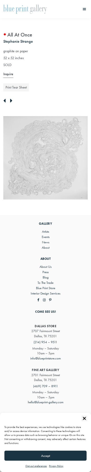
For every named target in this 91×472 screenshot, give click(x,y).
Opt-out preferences (36, 466)
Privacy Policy (56, 466)
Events (45, 237)
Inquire (8, 74)
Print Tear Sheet (16, 87)
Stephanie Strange (18, 41)
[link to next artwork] (12, 101)
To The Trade (45, 282)
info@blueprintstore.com (45, 358)
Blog (46, 277)
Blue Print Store (45, 288)
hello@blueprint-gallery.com (45, 402)
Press (45, 272)
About (45, 247)
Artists (45, 231)
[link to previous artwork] (5, 101)
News (45, 242)
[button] (84, 418)
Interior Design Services (45, 293)
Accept (45, 456)
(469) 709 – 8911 (45, 386)
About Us (45, 266)
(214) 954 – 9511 (45, 342)
